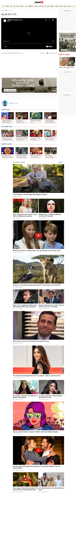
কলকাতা (7, 6)
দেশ (14, 6)
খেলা (26, 6)
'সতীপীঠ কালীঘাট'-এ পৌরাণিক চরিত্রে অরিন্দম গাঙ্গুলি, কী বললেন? (7, 123)
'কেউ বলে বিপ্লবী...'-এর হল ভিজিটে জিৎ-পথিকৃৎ (50, 122)
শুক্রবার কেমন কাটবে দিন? (36, 121)
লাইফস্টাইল (30, 6)
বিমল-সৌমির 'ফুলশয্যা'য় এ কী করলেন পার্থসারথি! (20, 122)
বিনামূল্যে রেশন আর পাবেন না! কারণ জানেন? (50, 140)
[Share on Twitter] (50, 53)
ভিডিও (60, 6)
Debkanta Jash (7, 53)
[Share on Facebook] (47, 53)
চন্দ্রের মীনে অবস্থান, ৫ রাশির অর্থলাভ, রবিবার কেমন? (7, 157)
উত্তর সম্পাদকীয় (50, 6)
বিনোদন (22, 6)
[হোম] (3, 6)
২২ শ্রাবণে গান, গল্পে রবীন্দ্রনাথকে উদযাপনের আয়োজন (36, 140)
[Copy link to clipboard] (56, 53)
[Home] (38, 2)
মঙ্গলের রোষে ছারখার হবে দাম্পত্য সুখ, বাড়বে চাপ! (36, 157)
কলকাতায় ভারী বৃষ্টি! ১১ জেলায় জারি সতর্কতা (21, 156)
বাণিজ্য (36, 6)
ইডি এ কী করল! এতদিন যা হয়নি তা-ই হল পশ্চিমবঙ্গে (21, 140)
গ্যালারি (56, 6)
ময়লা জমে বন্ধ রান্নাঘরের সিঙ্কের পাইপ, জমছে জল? (49, 157)
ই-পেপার (69, 6)
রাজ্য (11, 6)
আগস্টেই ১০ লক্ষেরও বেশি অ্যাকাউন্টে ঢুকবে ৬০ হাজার (7, 140)
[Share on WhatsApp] (53, 53)
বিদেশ (17, 6)
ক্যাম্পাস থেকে (42, 6)
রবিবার (64, 6)
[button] (33, 6)
